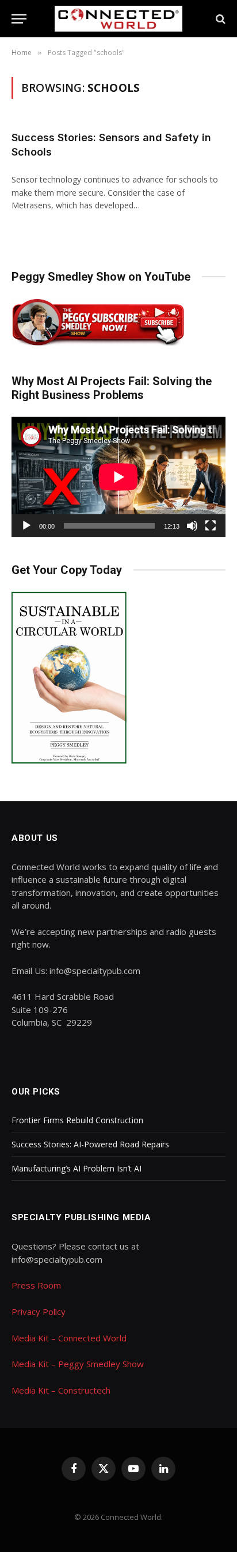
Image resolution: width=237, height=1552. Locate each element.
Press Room (36, 1285)
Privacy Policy (39, 1311)
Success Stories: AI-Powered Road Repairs (90, 1144)
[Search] (219, 19)
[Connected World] (119, 18)
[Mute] (192, 525)
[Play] (26, 525)
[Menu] (19, 19)
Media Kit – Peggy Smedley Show (78, 1363)
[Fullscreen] (210, 525)
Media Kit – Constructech (61, 1390)
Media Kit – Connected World (69, 1338)
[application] (118, 477)
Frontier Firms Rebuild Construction (77, 1120)
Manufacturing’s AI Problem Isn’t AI (77, 1168)
